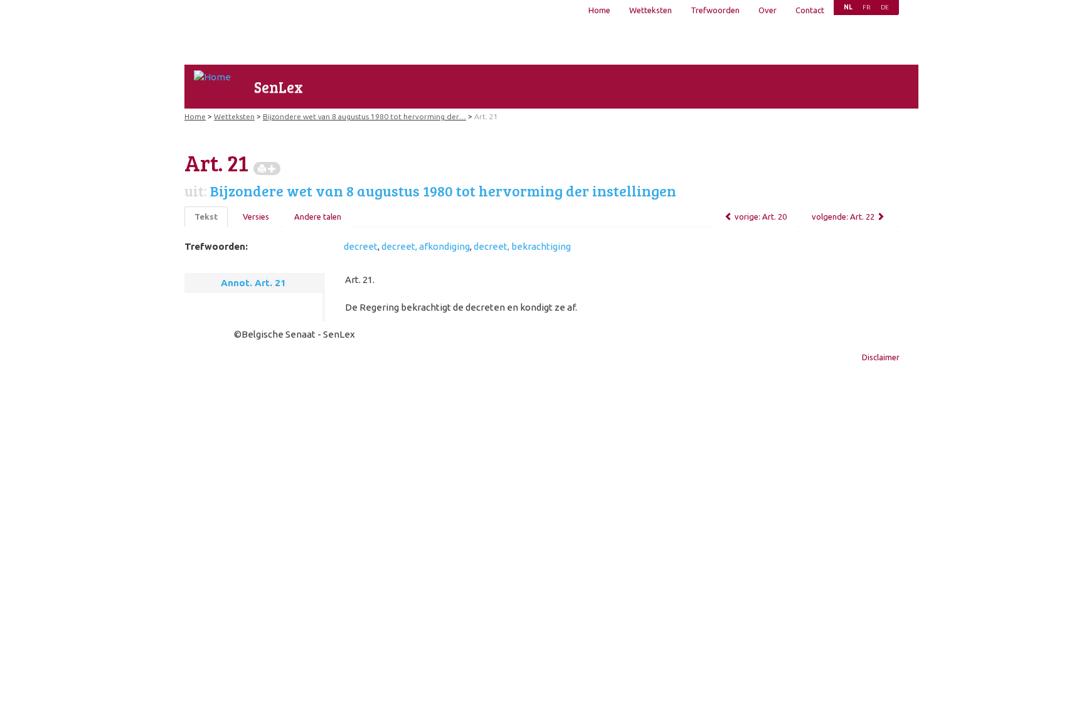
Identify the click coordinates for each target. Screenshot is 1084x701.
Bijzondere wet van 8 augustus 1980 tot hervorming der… (364, 116)
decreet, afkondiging (425, 246)
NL (848, 7)
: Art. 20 (761, 216)
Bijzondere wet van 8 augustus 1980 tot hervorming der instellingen (443, 191)
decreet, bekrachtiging (522, 246)
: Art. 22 (843, 216)
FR (867, 7)
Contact (809, 10)
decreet (361, 246)
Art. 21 (486, 116)
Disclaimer (881, 357)
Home (599, 10)
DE (885, 7)
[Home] (212, 77)
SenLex (278, 87)
